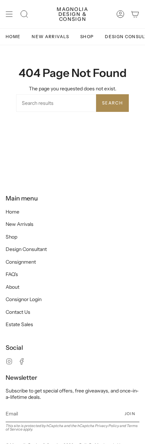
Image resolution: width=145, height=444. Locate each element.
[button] (24, 14)
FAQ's (12, 274)
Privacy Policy (107, 426)
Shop (11, 237)
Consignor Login (24, 299)
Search (112, 103)
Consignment (21, 262)
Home (12, 212)
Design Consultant (26, 249)
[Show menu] (9, 14)
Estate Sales (19, 324)
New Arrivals (19, 224)
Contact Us (18, 312)
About (12, 287)
